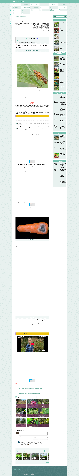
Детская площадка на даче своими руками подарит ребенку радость (62, 58)
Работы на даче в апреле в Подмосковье (63, 23)
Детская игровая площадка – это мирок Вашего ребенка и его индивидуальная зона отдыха (63, 70)
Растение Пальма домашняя (63, 34)
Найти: (55, 16)
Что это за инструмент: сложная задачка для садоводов (63, 148)
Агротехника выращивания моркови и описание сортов (29, 393)
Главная (16, 16)
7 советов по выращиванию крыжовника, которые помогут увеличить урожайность (63, 115)
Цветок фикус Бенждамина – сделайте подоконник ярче (63, 41)
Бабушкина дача (16, 1)
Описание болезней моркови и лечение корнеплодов (26, 42)
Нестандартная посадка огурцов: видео (63, 86)
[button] (47, 147)
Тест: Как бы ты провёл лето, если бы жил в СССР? (62, 136)
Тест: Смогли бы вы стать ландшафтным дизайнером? (62, 142)
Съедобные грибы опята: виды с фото (63, 170)
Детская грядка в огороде (63, 74)
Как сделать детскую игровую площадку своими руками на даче (63, 81)
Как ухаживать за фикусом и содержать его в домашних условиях (63, 121)
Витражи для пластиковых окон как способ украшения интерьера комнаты (62, 109)
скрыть (37, 38)
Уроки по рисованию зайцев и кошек (62, 96)
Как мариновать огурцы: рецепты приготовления (62, 176)
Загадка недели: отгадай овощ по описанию (63, 154)
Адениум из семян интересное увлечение (62, 29)
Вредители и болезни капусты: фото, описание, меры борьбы (30, 388)
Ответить (22, 445)
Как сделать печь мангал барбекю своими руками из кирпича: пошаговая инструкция (63, 165)
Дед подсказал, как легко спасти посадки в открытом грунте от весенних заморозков (63, 103)
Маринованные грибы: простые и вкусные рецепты (63, 182)
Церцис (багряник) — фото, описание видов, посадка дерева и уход (62, 127)
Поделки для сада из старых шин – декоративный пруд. (62, 64)
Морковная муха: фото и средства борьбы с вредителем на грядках (28, 41)
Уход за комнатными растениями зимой (62, 47)
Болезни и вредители (22, 16)
